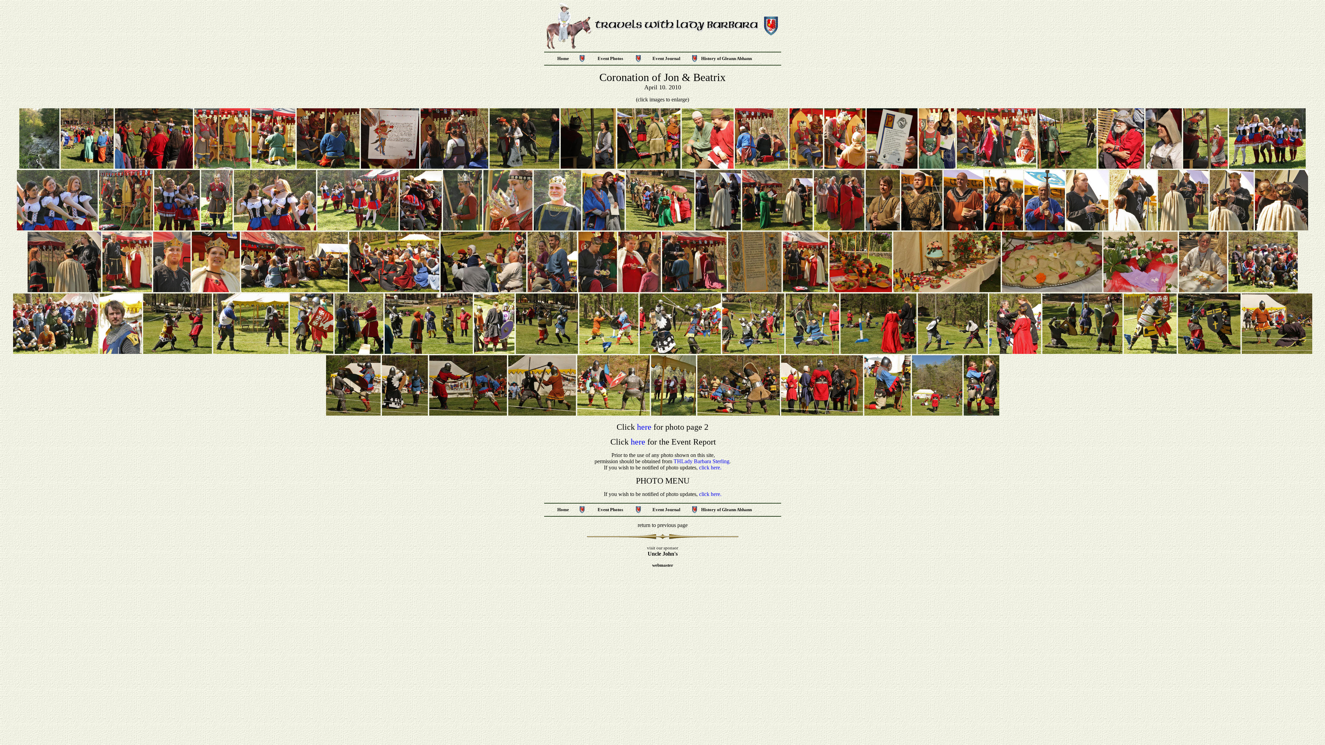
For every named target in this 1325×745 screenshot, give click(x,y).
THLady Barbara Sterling (701, 461)
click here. (710, 467)
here (644, 427)
